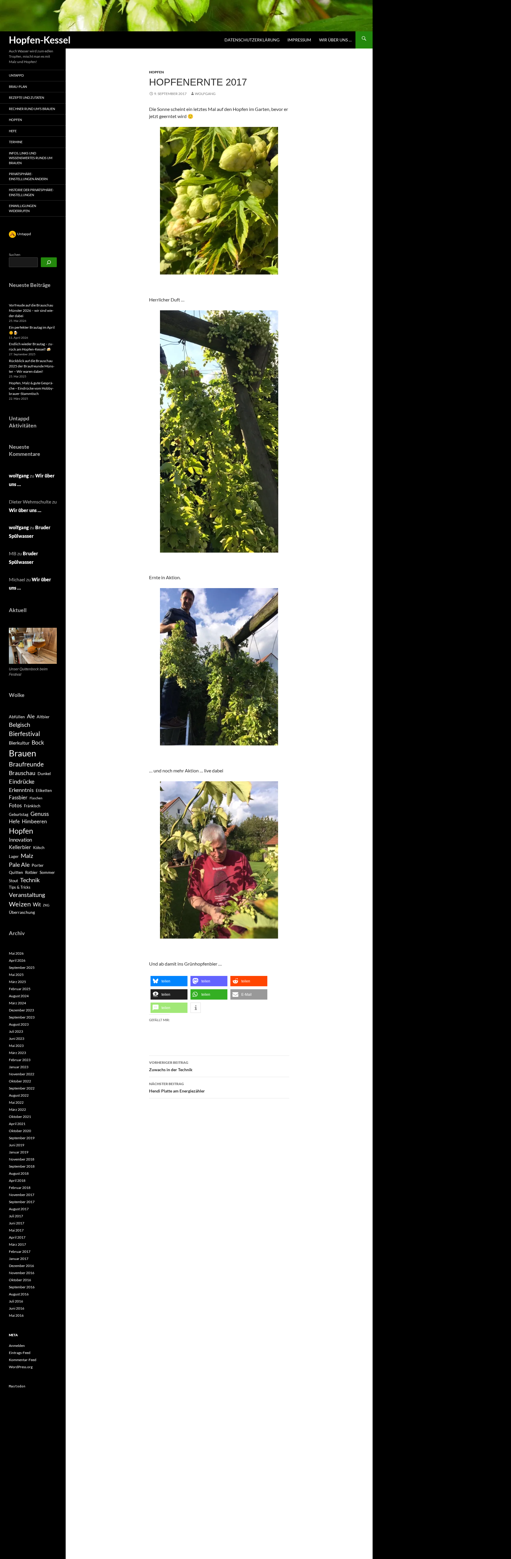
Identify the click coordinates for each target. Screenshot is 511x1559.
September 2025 (22, 967)
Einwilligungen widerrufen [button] (22, 208)
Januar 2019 (18, 1152)
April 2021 (17, 1123)
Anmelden (17, 1345)
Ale (31, 716)
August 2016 (19, 1294)
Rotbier (31, 872)
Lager (14, 856)
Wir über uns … (335, 39)
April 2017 (17, 1237)
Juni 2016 (16, 1308)
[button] (169, 981)
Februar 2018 (19, 1187)
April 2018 (17, 1180)
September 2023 (22, 1017)
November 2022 (21, 1074)
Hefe (13, 131)
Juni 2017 (16, 1223)
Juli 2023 (16, 1031)
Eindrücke (21, 781)
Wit (37, 905)
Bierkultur (19, 742)
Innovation (20, 840)
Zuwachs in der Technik (171, 1066)
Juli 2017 (16, 1216)
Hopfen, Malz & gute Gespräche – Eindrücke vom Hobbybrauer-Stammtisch (31, 388)
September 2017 (22, 1202)
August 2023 (19, 1024)
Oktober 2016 (20, 1280)
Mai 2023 (16, 1045)
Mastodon (17, 1386)
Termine (15, 142)
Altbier (43, 716)
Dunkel (44, 773)
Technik (30, 879)
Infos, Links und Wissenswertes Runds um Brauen (30, 158)
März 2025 (17, 981)
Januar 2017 (18, 1258)
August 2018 (19, 1173)
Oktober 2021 (20, 1116)
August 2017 (19, 1209)
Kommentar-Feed (22, 1360)
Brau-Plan (18, 86)
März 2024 (17, 1003)
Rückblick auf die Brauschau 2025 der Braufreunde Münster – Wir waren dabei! (31, 366)
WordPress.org (21, 1367)
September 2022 (22, 1088)
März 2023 (17, 1052)
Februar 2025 (19, 989)
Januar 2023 (18, 1067)
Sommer (47, 872)
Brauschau (22, 772)
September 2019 (22, 1138)
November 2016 (21, 1273)
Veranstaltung (27, 894)
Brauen (22, 753)
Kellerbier (20, 847)
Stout (13, 880)
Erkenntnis (21, 790)
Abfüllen (17, 716)
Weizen (20, 904)
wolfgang (205, 93)
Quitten (16, 872)
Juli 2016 (16, 1301)
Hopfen (156, 72)
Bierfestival (24, 733)
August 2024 (19, 996)
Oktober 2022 (20, 1081)
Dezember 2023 (21, 1010)
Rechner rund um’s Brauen (32, 109)
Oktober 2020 (20, 1131)
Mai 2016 (16, 1315)
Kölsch (38, 847)
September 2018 (22, 1166)
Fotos (15, 805)
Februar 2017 (19, 1251)
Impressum (299, 39)
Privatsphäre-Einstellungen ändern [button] (28, 176)
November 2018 (21, 1159)
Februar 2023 (19, 1060)
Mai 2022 (16, 1102)
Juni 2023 (16, 1038)
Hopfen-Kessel (40, 40)
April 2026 (17, 960)
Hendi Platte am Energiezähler (177, 1087)
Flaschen (36, 798)
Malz (27, 855)
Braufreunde (26, 764)
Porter (38, 865)
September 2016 (22, 1287)
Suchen (14, 254)
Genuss (39, 813)
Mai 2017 (16, 1230)
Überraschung (22, 912)
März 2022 (17, 1109)
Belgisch (19, 724)
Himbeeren (34, 821)
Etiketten (44, 790)
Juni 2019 (16, 1145)
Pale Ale (19, 864)
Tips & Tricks (19, 887)
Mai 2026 (16, 953)
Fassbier (18, 798)
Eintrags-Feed (19, 1352)
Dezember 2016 (21, 1265)
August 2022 (19, 1095)
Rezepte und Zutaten (26, 97)
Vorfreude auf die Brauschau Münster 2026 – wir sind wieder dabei (31, 310)
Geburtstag (18, 814)
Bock (38, 742)
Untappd (16, 75)
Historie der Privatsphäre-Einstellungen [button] (31, 192)
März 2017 (17, 1244)
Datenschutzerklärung (251, 39)
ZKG (46, 905)
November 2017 (21, 1194)
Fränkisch (32, 805)
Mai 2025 (16, 974)
